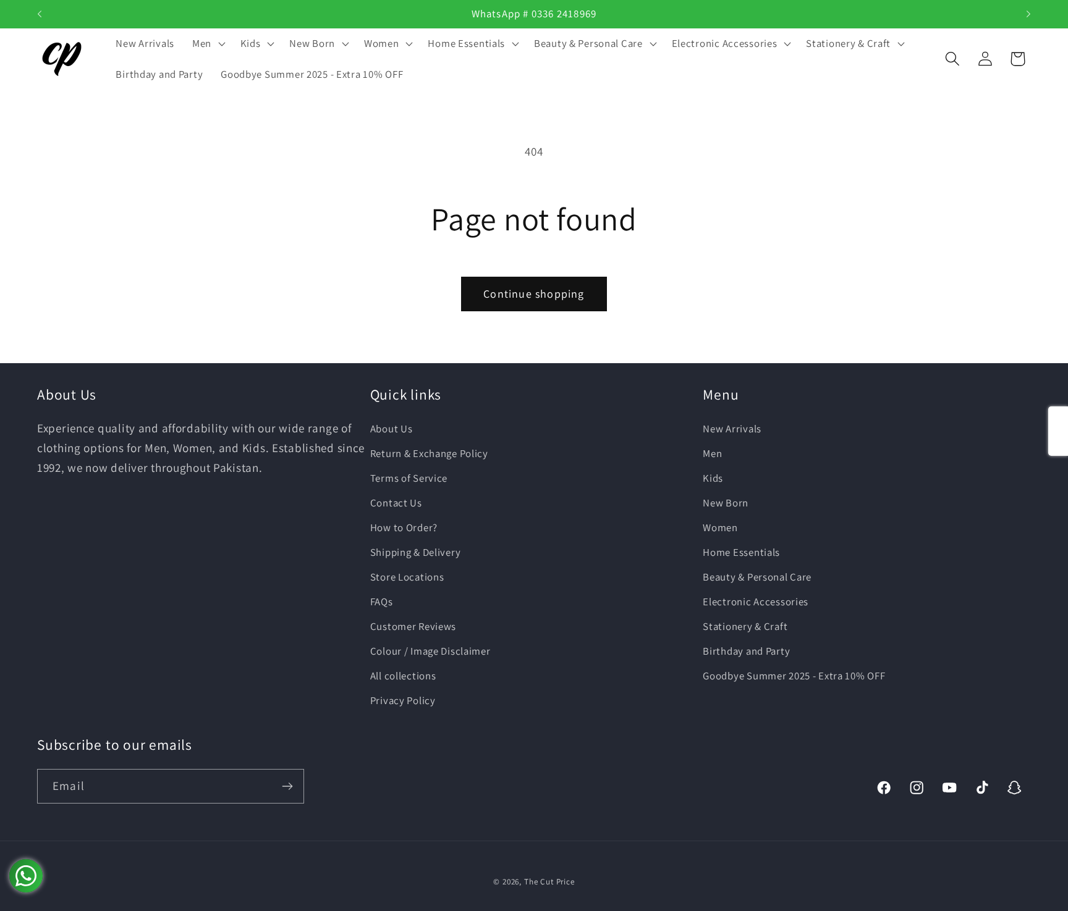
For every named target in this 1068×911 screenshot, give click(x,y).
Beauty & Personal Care (757, 577)
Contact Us (396, 503)
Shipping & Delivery (415, 552)
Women (720, 527)
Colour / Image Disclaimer (430, 651)
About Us (391, 428)
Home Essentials (741, 552)
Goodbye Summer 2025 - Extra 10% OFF (794, 675)
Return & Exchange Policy (429, 453)
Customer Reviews (413, 626)
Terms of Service (409, 478)
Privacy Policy (403, 700)
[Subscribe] (287, 786)
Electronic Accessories (755, 601)
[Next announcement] (1028, 14)
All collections (403, 675)
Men (712, 453)
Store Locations (407, 577)
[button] (207, 43)
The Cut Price (549, 881)
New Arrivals (732, 428)
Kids (713, 478)
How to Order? (404, 527)
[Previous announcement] (39, 14)
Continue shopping (533, 294)
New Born (725, 503)
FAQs (381, 601)
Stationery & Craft (745, 626)
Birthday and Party (746, 651)
